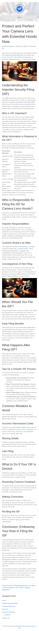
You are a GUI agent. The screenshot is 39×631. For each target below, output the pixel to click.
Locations (7, 615)
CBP (32, 102)
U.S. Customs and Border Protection (18, 102)
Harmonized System (20, 427)
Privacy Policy (26, 626)
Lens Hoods (20, 587)
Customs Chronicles (8, 612)
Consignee (5, 164)
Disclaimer (19, 626)
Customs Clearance (8, 606)
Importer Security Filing (12, 55)
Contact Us (5, 618)
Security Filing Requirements (18, 585)
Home (4, 600)
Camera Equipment (8, 587)
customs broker (23, 248)
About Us (5, 609)
